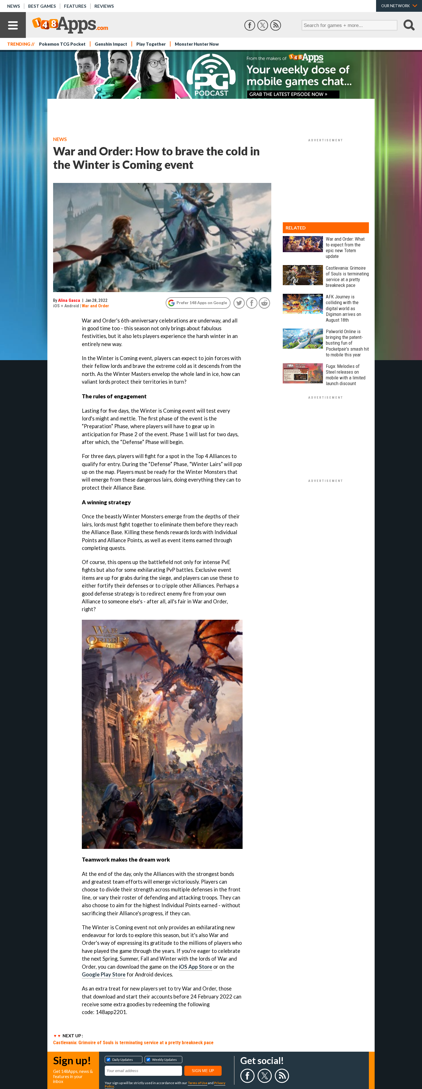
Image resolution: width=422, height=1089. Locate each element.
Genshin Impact (111, 44)
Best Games (42, 6)
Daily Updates (122, 1059)
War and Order (95, 305)
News (13, 6)
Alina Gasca (69, 300)
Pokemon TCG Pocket (62, 44)
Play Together (151, 44)
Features (75, 6)
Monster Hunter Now (197, 44)
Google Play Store (103, 974)
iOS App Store (195, 967)
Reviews (104, 6)
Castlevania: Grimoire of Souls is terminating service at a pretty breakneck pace (133, 1042)
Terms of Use (197, 1083)
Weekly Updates (164, 1059)
